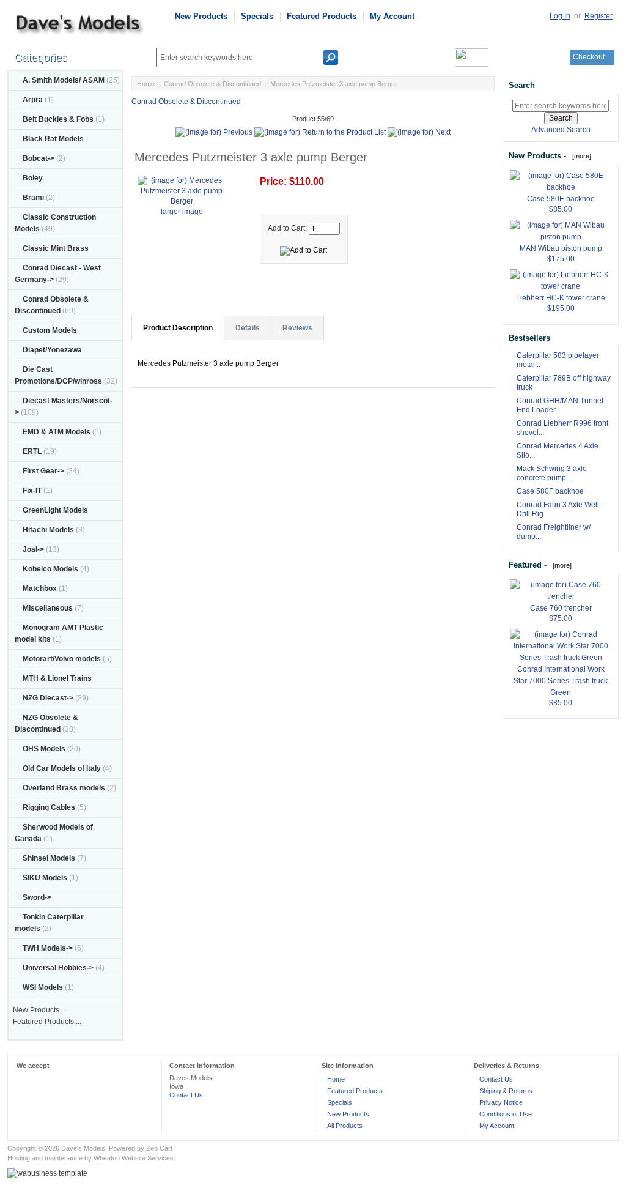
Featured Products (321, 16)
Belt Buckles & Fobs (58, 119)
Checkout (589, 57)
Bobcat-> (38, 158)
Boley (33, 178)
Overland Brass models (64, 788)
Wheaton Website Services (134, 1158)
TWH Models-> (48, 948)
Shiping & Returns (505, 1090)
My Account (392, 16)
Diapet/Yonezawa (52, 350)
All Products (345, 1125)
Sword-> (37, 897)
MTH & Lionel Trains (57, 678)
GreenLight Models (55, 510)
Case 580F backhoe (550, 491)
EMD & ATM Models (56, 432)
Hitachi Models (48, 529)
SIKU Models (45, 878)
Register (598, 16)
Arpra (33, 99)
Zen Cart (159, 1148)
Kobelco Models (50, 569)
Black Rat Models (53, 139)
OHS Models (44, 748)
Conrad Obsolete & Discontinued (212, 83)
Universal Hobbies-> (58, 967)
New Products (201, 16)
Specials (257, 16)
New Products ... (40, 1010)
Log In (560, 16)
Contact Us (186, 1095)
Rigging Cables (49, 807)
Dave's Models (83, 1148)
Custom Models (50, 330)
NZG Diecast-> (48, 698)
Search (522, 85)
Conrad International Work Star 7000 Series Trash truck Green (561, 681)
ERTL (32, 451)
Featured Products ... (47, 1021)
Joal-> (33, 549)
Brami (33, 197)
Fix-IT (32, 490)
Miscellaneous (48, 608)
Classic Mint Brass (56, 248)
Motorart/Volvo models (62, 659)
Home (146, 83)
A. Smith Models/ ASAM (64, 80)
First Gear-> (43, 471)
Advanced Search (561, 129)
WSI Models (43, 987)
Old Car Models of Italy (62, 768)
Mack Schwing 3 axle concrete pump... (552, 473)
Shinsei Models (49, 858)
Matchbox (40, 588)
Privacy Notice (501, 1102)
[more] (580, 156)
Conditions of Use (505, 1114)
